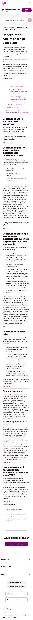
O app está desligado (17, 86)
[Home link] (4, 3)
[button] (30, 3)
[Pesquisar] (30, 20)
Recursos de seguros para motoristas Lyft (14, 510)
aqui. (10, 222)
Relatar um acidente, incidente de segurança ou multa (16, 515)
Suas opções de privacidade (11, 615)
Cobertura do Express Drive (14, 104)
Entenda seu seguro (12, 108)
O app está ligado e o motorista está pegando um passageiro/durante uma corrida (19, 98)
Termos (5, 612)
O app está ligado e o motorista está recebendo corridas (19, 91)
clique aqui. (10, 442)
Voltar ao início (7, 143)
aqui (12, 383)
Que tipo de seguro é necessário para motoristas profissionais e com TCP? (17, 112)
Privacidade (12, 612)
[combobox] (14, 20)
